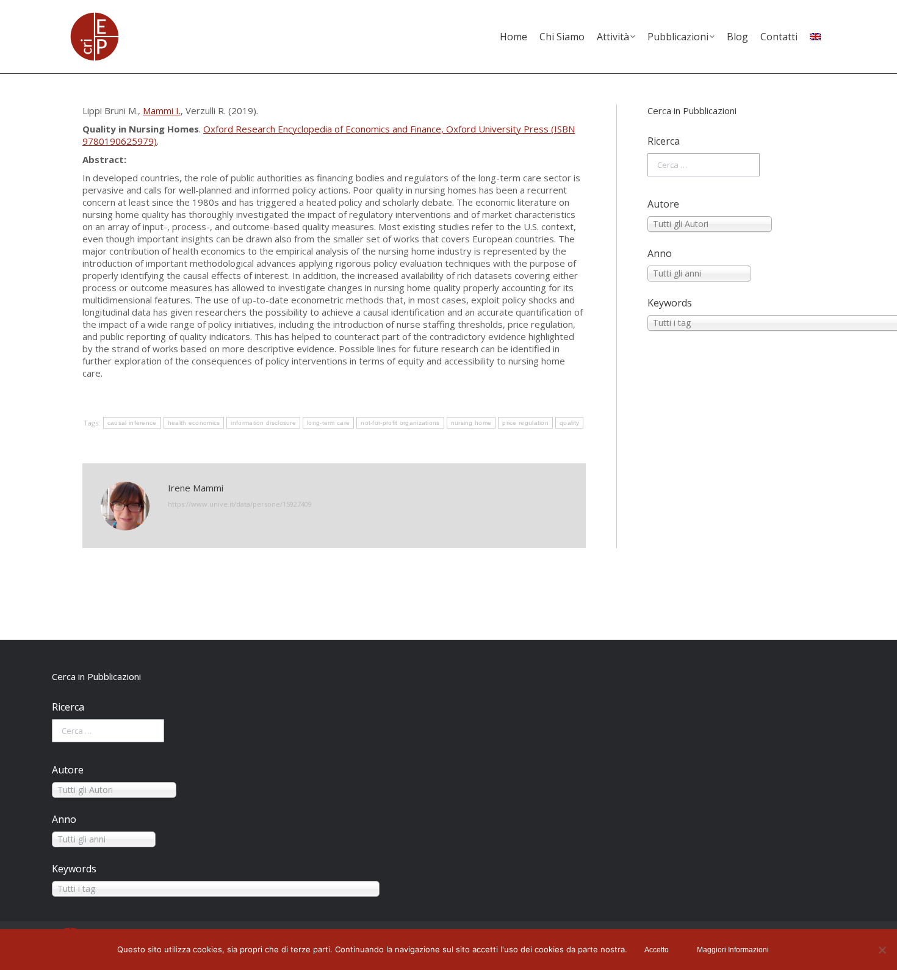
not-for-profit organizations (400, 422)
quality (569, 422)
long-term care (328, 422)
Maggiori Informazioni (733, 950)
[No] (882, 950)
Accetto (656, 950)
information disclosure (263, 422)
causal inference (132, 422)
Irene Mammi (195, 488)
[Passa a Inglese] (815, 36)
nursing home (471, 422)
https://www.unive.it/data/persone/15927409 (240, 504)
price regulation (525, 422)
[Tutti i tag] (731, 323)
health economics (194, 422)
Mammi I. (162, 110)
